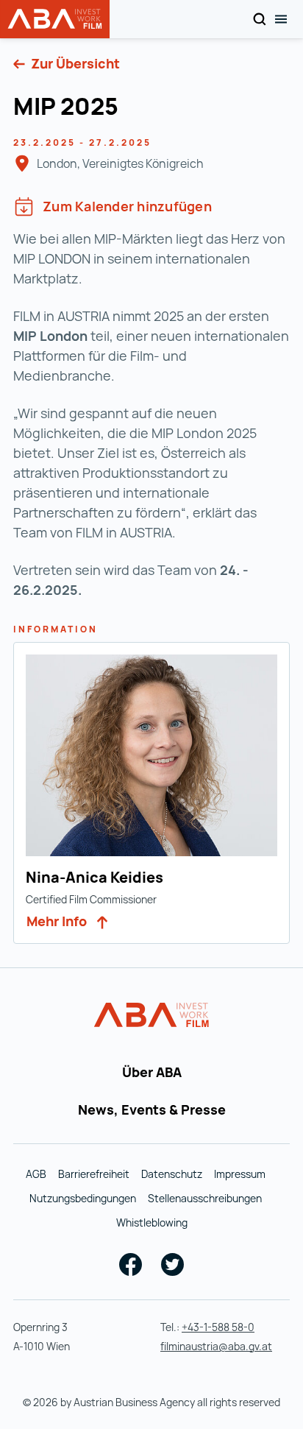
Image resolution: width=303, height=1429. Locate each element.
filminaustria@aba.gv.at (216, 1346)
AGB (36, 1174)
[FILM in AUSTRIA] (152, 1015)
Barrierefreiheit (93, 1174)
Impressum (239, 1174)
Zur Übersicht (74, 63)
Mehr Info (58, 921)
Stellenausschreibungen (205, 1198)
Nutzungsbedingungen (82, 1198)
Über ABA (152, 1072)
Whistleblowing (152, 1222)
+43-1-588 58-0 (218, 1327)
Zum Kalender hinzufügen (127, 206)
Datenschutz (171, 1174)
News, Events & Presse (152, 1109)
